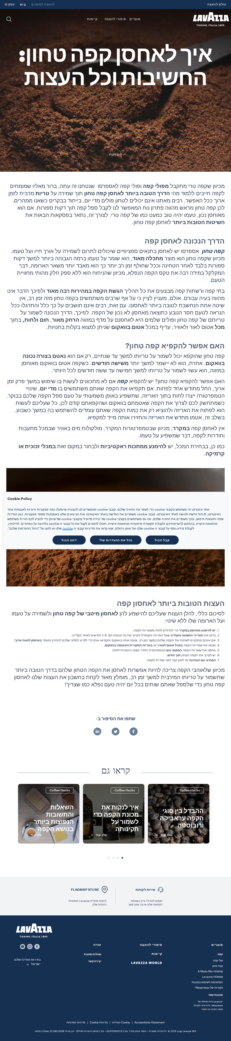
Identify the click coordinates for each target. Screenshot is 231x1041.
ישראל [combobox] (36, 964)
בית (23, 4)
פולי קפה (218, 960)
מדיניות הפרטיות (76, 1022)
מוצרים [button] (135, 19)
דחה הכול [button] (69, 540)
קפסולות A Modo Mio (210, 971)
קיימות (157, 953)
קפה (220, 954)
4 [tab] (108, 858)
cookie (67, 528)
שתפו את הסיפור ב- (115, 719)
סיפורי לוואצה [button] (115, 19)
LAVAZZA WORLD (146, 962)
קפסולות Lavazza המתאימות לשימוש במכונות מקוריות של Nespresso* (207, 982)
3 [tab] (113, 858)
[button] (9, 19)
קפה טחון (217, 966)
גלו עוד (166, 835)
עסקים (10, 4)
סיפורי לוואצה (151, 944)
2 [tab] (118, 858)
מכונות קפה (215, 995)
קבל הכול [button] (162, 540)
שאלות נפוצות (92, 954)
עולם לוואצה (216, 4)
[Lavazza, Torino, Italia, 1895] (211, 19)
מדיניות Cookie (99, 1022)
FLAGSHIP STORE (85, 889)
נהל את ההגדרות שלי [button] (115, 540)
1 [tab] (122, 858)
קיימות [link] (92, 19)
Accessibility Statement (149, 1022)
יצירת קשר (94, 961)
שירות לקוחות (145, 889)
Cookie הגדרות (121, 1022)
